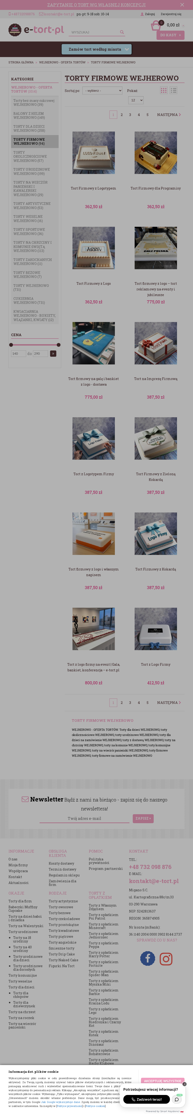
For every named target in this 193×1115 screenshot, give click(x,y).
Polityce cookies (95, 1106)
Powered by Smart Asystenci (165, 1111)
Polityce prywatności (69, 1106)
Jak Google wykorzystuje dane (60, 1102)
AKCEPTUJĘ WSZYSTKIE (162, 1081)
